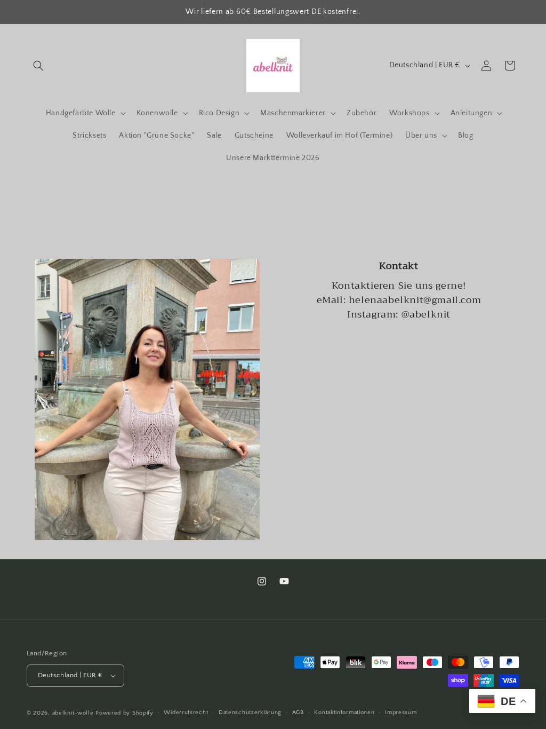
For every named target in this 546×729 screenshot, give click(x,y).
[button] (38, 65)
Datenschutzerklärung (250, 712)
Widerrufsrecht (186, 712)
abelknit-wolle (73, 713)
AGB (298, 712)
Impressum (400, 712)
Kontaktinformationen (344, 712)
